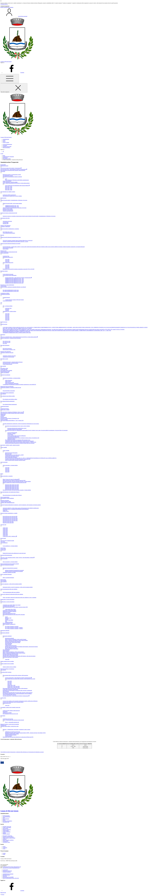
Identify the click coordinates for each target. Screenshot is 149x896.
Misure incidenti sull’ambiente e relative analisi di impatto (15, 639)
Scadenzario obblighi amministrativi (9, 194)
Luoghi (4, 853)
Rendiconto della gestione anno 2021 (12, 487)
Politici (4, 819)
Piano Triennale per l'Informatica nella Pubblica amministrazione (17, 180)
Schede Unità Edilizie (9, 619)
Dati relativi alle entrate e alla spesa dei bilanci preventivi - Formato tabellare (17, 481)
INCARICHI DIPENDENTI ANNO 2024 (11, 290)
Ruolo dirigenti (5, 248)
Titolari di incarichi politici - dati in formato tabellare (12, 203)
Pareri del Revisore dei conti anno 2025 (10, 517)
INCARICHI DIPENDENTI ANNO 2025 (11, 291)
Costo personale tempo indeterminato (9, 275)
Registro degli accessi (7, 703)
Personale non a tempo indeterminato (7, 284)
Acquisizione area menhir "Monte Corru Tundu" (12, 604)
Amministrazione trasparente (8, 873)
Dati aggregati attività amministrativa (7, 392)
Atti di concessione (3, 462)
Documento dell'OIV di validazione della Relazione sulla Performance (16, 509)
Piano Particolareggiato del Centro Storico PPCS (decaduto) (14, 614)
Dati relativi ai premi (7, 158)
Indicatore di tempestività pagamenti (7, 564)
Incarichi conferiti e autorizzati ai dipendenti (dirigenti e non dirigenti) (13, 286)
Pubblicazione (3, 414)
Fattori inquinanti (8, 644)
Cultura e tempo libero (7, 827)
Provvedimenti (3, 393)
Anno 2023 (7, 317)
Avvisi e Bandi (10, 434)
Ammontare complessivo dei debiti (9, 572)
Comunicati (5, 847)
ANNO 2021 (5, 533)
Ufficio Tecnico (8, 381)
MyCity (2, 894)
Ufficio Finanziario (8, 380)
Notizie (4, 846)
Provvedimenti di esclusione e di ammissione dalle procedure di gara (17, 439)
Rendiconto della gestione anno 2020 (12, 488)
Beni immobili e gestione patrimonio (7, 498)
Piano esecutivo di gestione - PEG (9, 349)
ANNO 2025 (5, 528)
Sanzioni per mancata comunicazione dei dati (8, 212)
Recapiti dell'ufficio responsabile (9, 390)
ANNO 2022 (5, 532)
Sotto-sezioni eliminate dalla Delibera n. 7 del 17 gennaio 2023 (12, 420)
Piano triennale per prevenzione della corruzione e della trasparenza (12, 170)
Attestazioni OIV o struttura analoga (9, 311)
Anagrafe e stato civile (7, 826)
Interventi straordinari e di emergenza (7, 668)
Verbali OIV (5, 510)
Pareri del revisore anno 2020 (8, 522)
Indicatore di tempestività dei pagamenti (10, 568)
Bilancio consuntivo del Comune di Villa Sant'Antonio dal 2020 (14, 482)
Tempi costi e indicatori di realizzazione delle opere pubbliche (11, 594)
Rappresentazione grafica (5, 371)
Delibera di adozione (9, 622)
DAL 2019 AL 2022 (6, 341)
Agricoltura (5, 145)
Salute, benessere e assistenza (8, 840)
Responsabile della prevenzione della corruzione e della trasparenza (15, 688)
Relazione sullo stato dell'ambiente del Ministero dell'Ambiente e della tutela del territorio (21, 646)
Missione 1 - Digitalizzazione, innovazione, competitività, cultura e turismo (16, 729)
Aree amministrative (6, 816)
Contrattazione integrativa (5, 294)
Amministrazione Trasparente (8, 156)
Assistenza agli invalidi (7, 146)
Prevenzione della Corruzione (5, 672)
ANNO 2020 (5, 534)
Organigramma (5, 222)
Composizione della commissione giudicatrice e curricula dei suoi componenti (19, 440)
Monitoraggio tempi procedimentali (6, 386)
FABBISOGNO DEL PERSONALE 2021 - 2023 (14, 278)
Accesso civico (3, 697)
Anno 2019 (7, 260)
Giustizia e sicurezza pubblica (8, 836)
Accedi (1, 153)
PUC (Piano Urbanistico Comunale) (11, 626)
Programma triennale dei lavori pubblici (14, 429)
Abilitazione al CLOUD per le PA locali (12, 731)
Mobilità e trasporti (6, 833)
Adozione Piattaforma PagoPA (10, 734)
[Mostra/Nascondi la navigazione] (9, 78)
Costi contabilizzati (3, 542)
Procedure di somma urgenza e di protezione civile (9, 418)
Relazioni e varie (8, 617)
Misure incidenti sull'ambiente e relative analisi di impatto (13, 651)
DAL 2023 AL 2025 (6, 342)
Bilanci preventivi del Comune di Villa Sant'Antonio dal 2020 (14, 480)
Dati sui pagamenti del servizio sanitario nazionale (9, 563)
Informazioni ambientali (4, 630)
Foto (6, 621)
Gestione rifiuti (3, 548)
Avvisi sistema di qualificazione (13, 436)
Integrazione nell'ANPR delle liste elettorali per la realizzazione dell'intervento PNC (18, 737)
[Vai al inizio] (0, 760)
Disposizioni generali (4, 165)
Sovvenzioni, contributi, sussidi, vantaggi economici (10, 445)
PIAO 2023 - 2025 (8, 186)
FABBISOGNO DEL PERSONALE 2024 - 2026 (14, 281)
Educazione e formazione (7, 835)
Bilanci (1, 473)
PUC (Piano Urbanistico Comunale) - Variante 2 (14, 628)
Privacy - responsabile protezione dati (12, 722)
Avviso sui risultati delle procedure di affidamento (16, 435)
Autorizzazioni (5, 841)
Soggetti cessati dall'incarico (8, 210)
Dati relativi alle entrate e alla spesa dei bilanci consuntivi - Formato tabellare (17, 490)
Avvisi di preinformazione (12, 432)
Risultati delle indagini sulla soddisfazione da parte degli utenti (14, 553)
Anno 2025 (7, 319)
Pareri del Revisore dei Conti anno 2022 (10, 520)
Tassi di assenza (3, 285)
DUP (6, 178)
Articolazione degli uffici (5, 218)
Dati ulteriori (2, 715)
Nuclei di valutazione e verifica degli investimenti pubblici (11, 583)
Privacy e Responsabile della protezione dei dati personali (13, 719)
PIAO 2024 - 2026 (8, 187)
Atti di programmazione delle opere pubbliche (8, 589)
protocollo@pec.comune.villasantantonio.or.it (11, 867)
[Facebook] (3, 151)
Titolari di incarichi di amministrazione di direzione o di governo (14, 207)
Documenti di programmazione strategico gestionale (12, 176)
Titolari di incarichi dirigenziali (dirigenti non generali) (10, 243)
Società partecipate (3, 369)
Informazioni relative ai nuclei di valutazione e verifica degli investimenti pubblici (18, 587)
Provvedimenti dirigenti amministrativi (7, 401)
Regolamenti (5, 711)
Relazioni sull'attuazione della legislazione (10, 653)
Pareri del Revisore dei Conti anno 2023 (10, 519)
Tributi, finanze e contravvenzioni (9, 837)
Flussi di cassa (3, 579)
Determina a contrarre (11, 433)
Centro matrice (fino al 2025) (10, 609)
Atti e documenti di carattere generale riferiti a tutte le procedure (12, 413)
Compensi (7, 310)
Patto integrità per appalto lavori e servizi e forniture (12, 195)
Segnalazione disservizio (7, 870)
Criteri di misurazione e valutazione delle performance (13, 362)
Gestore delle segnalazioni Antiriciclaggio (10, 689)
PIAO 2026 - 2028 (8, 189)
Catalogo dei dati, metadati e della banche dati (11, 710)
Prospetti (6, 618)
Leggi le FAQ (5, 869)
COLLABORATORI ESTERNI (9, 233)
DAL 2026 (5, 343)
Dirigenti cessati (3, 250)
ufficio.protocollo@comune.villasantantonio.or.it (12, 866)
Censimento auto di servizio (8, 718)
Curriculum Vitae (6, 256)
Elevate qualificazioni (4, 252)
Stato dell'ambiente (8, 643)
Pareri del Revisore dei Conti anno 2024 (10, 518)
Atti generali (2, 171)
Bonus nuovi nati (8, 453)
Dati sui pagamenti (3, 558)
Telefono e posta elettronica (5, 225)
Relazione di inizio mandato (8, 209)
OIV (1, 302)
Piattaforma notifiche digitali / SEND (12, 733)
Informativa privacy (6, 874)
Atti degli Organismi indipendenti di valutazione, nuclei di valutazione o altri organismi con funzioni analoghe (20, 504)
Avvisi (4, 848)
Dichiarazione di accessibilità (8, 877)
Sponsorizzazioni (3, 417)
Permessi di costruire (6, 612)
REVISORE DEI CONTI (7, 232)
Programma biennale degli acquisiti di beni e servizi (16, 428)
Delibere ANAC (6, 511)
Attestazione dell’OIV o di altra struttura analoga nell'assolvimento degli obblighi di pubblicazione (21, 508)
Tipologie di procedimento (5, 374)
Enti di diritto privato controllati (6, 370)
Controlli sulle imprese (4, 406)
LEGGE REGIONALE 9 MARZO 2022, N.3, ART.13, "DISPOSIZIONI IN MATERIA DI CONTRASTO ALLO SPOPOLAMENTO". (31, 458)
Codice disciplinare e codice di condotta (10, 182)
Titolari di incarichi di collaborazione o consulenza (9, 228)
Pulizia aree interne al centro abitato (11, 648)
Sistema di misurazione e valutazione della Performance (10, 338)
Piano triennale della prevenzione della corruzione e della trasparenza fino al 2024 (20, 678)
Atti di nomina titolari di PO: (8, 262)
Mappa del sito (3, 892)
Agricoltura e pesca (6, 842)
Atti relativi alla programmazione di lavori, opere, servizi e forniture (17, 425)
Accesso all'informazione (7, 144)
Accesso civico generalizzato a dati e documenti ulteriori (13, 702)
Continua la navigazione (5, 6)
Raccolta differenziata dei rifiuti (11, 647)
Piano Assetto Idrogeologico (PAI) (9, 613)
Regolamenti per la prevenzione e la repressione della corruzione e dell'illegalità (17, 690)
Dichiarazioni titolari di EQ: (8, 257)
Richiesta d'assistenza (7, 871)
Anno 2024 (7, 318)
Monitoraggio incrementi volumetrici (9, 611)
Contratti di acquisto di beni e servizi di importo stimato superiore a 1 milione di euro (20, 442)
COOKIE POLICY (4, 4)
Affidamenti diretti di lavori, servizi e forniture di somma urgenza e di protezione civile (23, 437)
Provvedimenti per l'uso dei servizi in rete (10, 713)
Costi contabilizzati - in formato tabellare (10, 545)
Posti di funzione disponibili (8, 247)
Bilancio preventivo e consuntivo (6, 476)
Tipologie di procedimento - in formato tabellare (11, 378)
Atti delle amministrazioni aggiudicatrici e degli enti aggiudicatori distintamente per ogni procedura (21, 423)
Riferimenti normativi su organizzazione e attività (12, 174)
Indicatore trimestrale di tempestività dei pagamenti (14, 570)
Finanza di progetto (4, 419)
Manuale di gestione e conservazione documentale (9, 724)
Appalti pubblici (6, 830)
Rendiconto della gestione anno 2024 (12, 484)
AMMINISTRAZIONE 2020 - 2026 (12, 206)
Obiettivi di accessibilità (7, 712)
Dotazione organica (4, 271)
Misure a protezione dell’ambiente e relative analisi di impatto (16, 640)
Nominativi (7, 309)
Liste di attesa (2, 547)
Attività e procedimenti (4, 372)
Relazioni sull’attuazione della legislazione (13, 641)
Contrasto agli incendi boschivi (10, 645)
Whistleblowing (3, 725)
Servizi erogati (3, 538)
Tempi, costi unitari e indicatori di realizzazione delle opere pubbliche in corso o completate (19, 597)
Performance (5, 157)
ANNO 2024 (5, 529)
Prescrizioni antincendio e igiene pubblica (10, 657)
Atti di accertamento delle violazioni (9, 694)
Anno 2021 (7, 265)
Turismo (4, 832)
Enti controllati (3, 366)
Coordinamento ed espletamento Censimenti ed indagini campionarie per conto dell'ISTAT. (19, 384)
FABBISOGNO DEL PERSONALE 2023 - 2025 (14, 280)
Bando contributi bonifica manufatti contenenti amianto (15, 460)
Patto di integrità (6, 691)
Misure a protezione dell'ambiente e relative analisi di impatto (14, 652)
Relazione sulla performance (5, 351)
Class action (2, 541)
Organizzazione (3, 197)
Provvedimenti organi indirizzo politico (7, 396)
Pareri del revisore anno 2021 (8, 521)
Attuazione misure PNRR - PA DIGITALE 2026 (9, 726)
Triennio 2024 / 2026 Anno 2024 (13, 687)
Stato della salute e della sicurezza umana (12, 642)
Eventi (4, 854)
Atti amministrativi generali (8, 175)
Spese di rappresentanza (4, 497)
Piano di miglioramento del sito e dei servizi (11, 878)
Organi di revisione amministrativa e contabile (8, 513)
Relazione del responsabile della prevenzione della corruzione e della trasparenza (17, 692)
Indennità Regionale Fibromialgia (11, 452)
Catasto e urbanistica (6, 831)
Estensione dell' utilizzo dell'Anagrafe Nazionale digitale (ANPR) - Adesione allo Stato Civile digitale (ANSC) (25, 732)
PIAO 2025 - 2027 (8, 188)
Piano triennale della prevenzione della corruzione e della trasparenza (15, 675)
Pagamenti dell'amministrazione (6, 555)
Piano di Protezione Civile (7, 623)
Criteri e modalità (3, 447)
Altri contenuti (3, 669)
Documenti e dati (6, 821)
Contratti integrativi (6, 297)
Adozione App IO (8, 735)
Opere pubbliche (3, 581)
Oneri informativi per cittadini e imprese (7, 191)
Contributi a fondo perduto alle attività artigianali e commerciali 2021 (17, 459)
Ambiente (4, 838)
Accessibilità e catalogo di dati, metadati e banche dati (10, 707)
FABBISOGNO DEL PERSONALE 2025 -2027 (14, 282)
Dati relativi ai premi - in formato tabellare (10, 363)
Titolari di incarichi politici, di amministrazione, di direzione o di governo (13, 200)
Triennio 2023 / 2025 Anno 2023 (13, 686)
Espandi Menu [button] (3, 164)
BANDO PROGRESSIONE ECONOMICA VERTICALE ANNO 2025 (16, 331)
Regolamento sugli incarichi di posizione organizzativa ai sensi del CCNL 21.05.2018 (18, 269)
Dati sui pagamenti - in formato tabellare (10, 561)
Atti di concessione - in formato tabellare (10, 465)
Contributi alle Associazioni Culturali (12, 455)
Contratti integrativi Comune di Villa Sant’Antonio (14, 299)
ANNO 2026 (5, 527)
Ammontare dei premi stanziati (8, 356)
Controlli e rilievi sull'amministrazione (7, 502)
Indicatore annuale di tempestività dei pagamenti (14, 571)
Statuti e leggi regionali (7, 181)
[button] (6, 139)
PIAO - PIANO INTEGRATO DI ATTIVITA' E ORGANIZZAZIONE (16, 183)
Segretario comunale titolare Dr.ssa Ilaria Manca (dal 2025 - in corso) (15, 241)
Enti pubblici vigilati (4, 368)
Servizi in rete (3, 549)
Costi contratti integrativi (7, 300)
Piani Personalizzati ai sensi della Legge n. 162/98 (14, 454)
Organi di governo (6, 815)
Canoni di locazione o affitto (5, 501)
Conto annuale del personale (8, 274)
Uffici (4, 817)
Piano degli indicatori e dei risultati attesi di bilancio (9, 491)
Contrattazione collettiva (4, 293)
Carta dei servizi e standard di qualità (7, 540)
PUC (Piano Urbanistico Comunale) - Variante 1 (14, 627)
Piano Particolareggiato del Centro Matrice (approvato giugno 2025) (15, 607)
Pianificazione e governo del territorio (7, 599)
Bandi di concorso (3, 321)
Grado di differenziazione (7, 364)
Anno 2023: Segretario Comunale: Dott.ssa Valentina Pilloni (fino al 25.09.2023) (17, 240)
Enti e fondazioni (6, 818)
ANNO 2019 (5, 535)
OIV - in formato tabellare (7, 305)
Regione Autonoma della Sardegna (6, 7)
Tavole (6, 616)
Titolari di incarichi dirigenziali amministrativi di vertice (10, 237)
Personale (2, 235)
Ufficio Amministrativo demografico (11, 383)
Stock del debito (3, 580)
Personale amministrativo (7, 820)
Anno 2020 (7, 261)
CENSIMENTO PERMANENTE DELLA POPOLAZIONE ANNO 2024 (17, 332)
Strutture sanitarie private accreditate (7, 661)
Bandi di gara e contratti (4, 409)
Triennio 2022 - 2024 (11, 685)
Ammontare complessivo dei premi (6, 352)
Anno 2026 (7, 259)
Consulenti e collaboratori (5, 226)
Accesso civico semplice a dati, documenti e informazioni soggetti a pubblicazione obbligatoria (20, 701)
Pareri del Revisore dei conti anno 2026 (10, 516)
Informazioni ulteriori (11, 438)
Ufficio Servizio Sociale (9, 382)
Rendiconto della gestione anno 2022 (12, 486)
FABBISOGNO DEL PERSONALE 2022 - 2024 (14, 279)
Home (4, 155)
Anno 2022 (7, 316)
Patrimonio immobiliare (4, 500)
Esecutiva (2, 416)
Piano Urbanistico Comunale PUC (9, 624)
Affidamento (2, 415)
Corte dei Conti (3, 524)
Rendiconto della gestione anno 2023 (12, 485)
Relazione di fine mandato (7, 208)
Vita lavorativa (5, 828)
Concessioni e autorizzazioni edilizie (9, 610)
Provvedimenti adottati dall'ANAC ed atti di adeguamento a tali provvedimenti (17, 693)
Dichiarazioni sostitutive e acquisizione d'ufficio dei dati (10, 387)
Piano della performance (4, 345)
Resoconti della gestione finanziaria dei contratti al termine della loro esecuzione (19, 443)
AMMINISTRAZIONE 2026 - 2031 (12, 205)
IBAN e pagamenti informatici (6, 574)
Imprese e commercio (7, 829)
